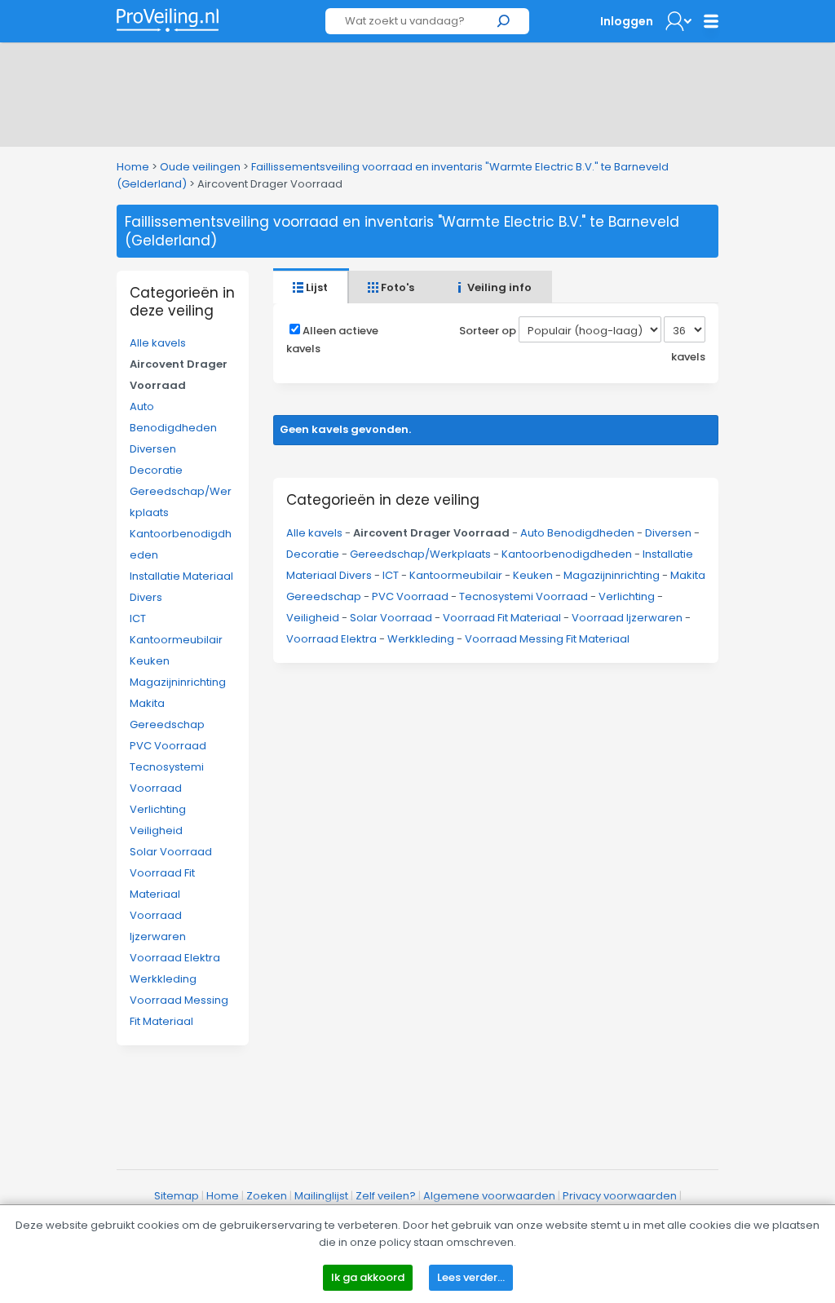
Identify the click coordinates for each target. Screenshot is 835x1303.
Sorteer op (487, 330)
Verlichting (158, 809)
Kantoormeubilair (176, 639)
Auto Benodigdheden (577, 533)
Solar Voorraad (171, 851)
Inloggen (626, 21)
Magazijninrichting (178, 682)
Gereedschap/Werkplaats (420, 554)
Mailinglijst (321, 1196)
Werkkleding (163, 979)
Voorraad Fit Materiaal (502, 617)
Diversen (153, 449)
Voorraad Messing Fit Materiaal (547, 639)
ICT (138, 618)
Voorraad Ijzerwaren (627, 617)
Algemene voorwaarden (489, 1196)
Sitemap (176, 1196)
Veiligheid (156, 830)
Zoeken (266, 1196)
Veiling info (498, 287)
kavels (688, 356)
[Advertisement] (417, 91)
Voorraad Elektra (175, 957)
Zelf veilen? (386, 1196)
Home (133, 166)
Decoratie (156, 470)
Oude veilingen (200, 166)
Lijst (315, 287)
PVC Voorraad (168, 745)
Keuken (150, 661)
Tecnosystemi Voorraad (523, 596)
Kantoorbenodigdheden (566, 554)
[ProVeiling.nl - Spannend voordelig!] (168, 20)
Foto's (396, 287)
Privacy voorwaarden (620, 1196)
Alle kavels (158, 343)
